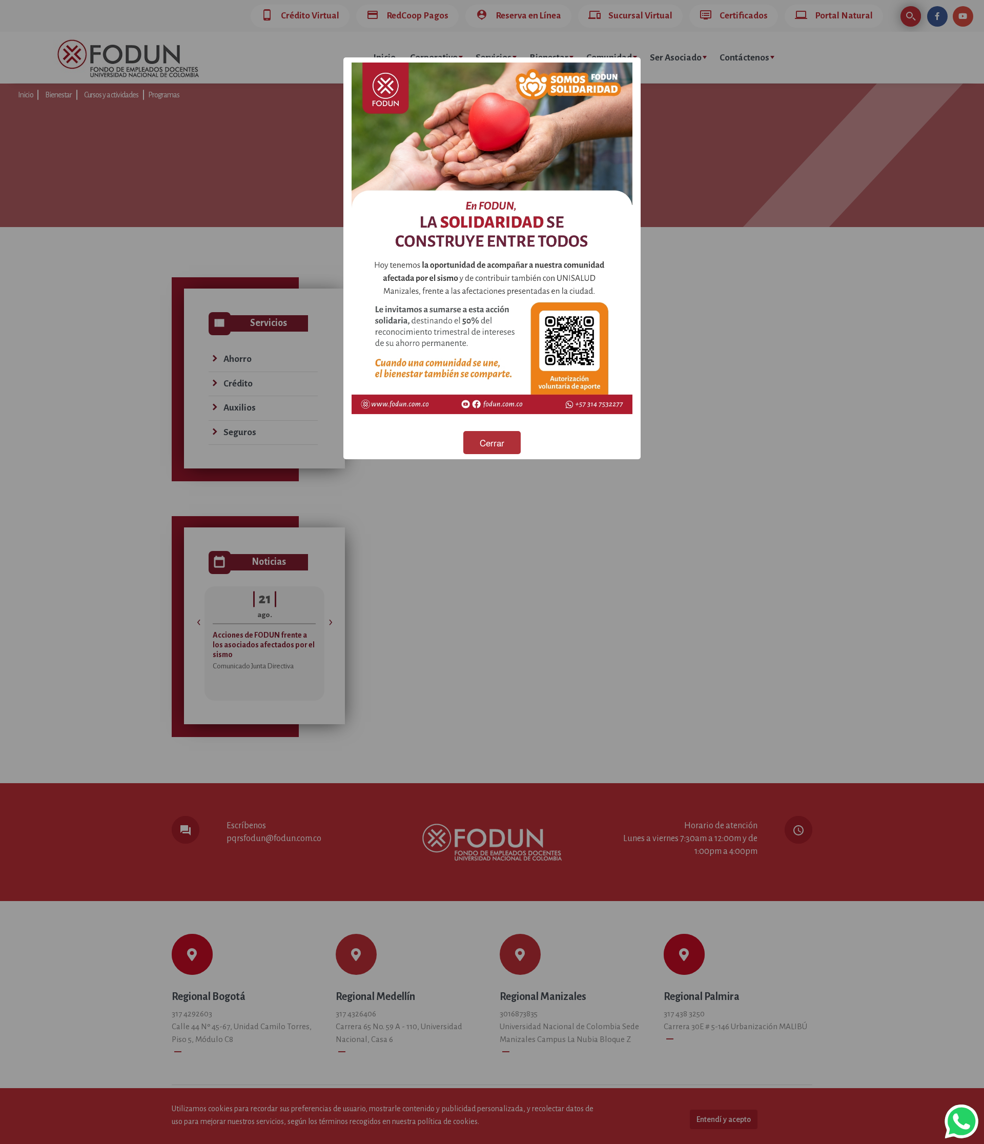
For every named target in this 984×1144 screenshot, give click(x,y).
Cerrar (492, 442)
